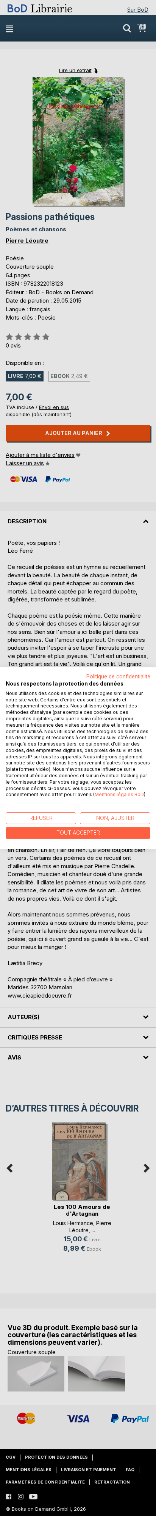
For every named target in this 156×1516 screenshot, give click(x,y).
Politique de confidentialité (118, 676)
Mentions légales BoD (119, 795)
